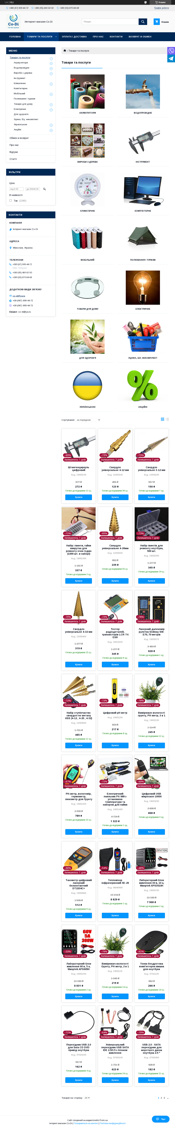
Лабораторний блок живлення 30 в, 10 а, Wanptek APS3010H (151, 883)
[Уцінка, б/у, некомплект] (143, 337)
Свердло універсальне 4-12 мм (115, 468)
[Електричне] (143, 288)
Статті (13, 159)
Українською (88, 407)
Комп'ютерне (143, 211)
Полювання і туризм (143, 260)
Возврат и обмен (140, 36)
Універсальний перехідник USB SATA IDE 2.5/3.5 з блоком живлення (115, 1048)
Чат (163, 1119)
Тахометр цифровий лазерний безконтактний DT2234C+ (79, 884)
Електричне (143, 309)
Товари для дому (87, 309)
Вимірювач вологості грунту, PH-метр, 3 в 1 (151, 714)
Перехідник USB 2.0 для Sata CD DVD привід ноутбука (78, 1047)
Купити (78, 497)
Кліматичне (87, 211)
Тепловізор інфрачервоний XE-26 (115, 881)
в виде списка (167, 420)
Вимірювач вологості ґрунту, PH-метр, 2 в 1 (115, 965)
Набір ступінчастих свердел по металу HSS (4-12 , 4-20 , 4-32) (78, 715)
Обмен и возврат (19, 138)
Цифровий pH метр (115, 712)
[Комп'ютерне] (143, 190)
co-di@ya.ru (19, 295)
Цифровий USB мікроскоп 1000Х (152, 795)
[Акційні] (143, 386)
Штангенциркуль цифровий (78, 468)
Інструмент (143, 162)
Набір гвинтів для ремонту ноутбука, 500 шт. (151, 548)
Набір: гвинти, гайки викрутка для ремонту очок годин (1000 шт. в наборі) (78, 549)
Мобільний (87, 260)
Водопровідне (143, 113)
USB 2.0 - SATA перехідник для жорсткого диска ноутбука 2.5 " (151, 1048)
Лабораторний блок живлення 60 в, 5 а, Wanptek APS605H (78, 966)
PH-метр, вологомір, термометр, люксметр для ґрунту (78, 796)
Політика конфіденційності (113, 1123)
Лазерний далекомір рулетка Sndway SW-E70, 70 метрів (152, 632)
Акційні (142, 407)
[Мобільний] (87, 239)
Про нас (98, 36)
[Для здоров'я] (87, 337)
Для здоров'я (87, 358)
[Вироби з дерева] (87, 140)
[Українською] (87, 386)
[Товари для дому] (87, 288)
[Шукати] (143, 21)
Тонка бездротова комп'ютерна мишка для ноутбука (151, 966)
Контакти (116, 36)
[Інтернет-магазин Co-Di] (13, 27)
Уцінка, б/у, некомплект (142, 358)
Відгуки (14, 152)
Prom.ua (104, 1120)
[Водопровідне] (143, 91)
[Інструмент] (143, 140)
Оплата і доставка (74, 36)
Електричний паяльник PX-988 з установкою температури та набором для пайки (115, 799)
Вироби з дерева (87, 162)
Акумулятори (87, 113)
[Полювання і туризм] (143, 239)
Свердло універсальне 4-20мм (115, 547)
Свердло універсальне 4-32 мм (78, 630)
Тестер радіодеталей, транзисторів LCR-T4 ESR (115, 633)
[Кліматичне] (87, 190)
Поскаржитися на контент (86, 1123)
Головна (15, 36)
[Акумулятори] (87, 91)
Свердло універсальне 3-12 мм (151, 468)
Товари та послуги (39, 36)
